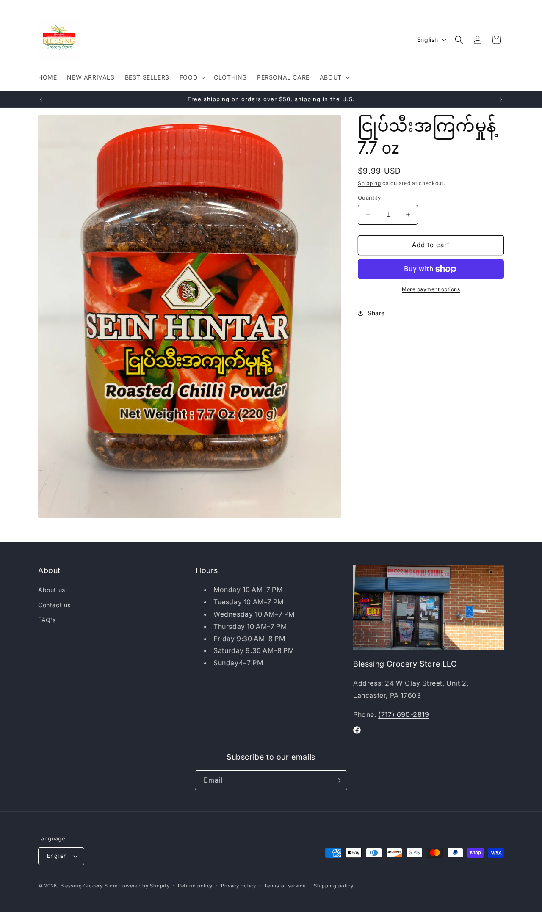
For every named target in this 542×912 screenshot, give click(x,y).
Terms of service (284, 886)
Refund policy (195, 886)
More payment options (431, 289)
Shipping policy (334, 886)
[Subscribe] (337, 780)
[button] (191, 77)
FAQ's (47, 619)
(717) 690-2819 (403, 714)
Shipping (369, 183)
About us (51, 589)
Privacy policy (238, 886)
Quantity (369, 197)
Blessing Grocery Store (89, 886)
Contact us (54, 605)
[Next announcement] (501, 99)
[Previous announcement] (41, 99)
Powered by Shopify (144, 886)
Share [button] (376, 313)
